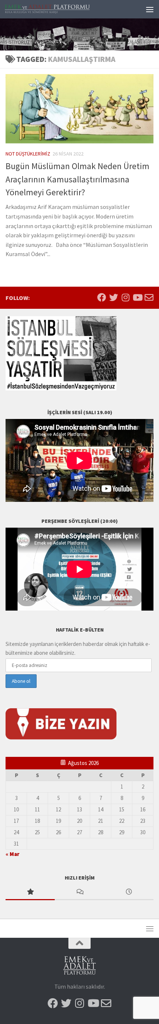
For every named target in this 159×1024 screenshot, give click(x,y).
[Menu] (150, 9)
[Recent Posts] (128, 892)
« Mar (12, 853)
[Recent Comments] (79, 892)
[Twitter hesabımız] (113, 297)
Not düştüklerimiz (28, 153)
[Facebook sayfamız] (101, 297)
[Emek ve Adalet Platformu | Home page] (62, 9)
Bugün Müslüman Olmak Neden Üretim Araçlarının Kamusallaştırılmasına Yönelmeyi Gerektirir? (77, 179)
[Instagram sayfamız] (125, 297)
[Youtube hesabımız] (137, 297)
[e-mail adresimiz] (149, 297)
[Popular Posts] (30, 892)
